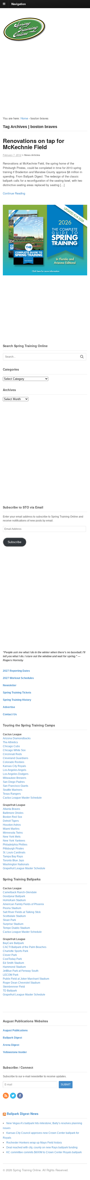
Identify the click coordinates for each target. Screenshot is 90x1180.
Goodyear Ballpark (14, 896)
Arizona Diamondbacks (17, 738)
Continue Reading (14, 193)
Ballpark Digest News (22, 1113)
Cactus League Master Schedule (22, 797)
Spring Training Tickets (17, 692)
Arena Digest (11, 1044)
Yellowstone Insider (15, 1052)
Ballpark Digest (12, 1037)
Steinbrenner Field (14, 986)
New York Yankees (14, 840)
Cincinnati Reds (12, 754)
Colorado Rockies (13, 762)
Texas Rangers (12, 793)
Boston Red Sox (12, 816)
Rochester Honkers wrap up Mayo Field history (34, 1142)
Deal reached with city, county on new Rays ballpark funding (42, 1147)
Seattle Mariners (12, 789)
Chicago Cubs (11, 746)
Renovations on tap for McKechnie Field (33, 144)
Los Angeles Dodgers (15, 774)
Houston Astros (12, 824)
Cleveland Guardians (15, 758)
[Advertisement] (32, 75)
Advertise (9, 707)
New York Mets (12, 836)
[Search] (82, 356)
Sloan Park (9, 920)
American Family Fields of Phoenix (23, 904)
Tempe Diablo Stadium (16, 927)
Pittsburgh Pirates (13, 848)
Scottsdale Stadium (14, 916)
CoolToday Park (12, 958)
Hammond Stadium (14, 966)
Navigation (18, 4)
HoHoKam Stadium (14, 900)
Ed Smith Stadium (13, 962)
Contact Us (10, 714)
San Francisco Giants (15, 785)
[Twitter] (13, 1096)
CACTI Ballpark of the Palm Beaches (24, 947)
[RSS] (6, 1096)
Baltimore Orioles (13, 812)
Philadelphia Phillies (15, 844)
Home (24, 118)
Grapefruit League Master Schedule (24, 868)
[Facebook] (20, 1096)
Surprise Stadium (13, 924)
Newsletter (9, 685)
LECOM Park (10, 974)
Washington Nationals (16, 864)
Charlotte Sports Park (15, 951)
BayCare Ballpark (13, 943)
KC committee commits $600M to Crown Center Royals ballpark (44, 1152)
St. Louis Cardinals (14, 852)
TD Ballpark (10, 990)
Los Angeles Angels (14, 770)
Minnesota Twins (13, 832)
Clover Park (10, 955)
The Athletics (10, 742)
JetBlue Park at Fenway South (20, 970)
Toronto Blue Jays (13, 860)
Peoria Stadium (12, 908)
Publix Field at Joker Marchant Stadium (26, 978)
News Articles (32, 155)
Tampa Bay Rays (13, 856)
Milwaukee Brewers (14, 777)
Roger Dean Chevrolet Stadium (21, 982)
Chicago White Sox (14, 750)
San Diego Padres (14, 781)
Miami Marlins (11, 828)
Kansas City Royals (14, 766)
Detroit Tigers (11, 820)
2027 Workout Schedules (18, 678)
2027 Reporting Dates (16, 670)
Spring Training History (17, 699)
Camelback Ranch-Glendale (20, 892)
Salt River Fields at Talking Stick (22, 912)
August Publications (15, 1030)
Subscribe (14, 542)
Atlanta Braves (11, 808)
